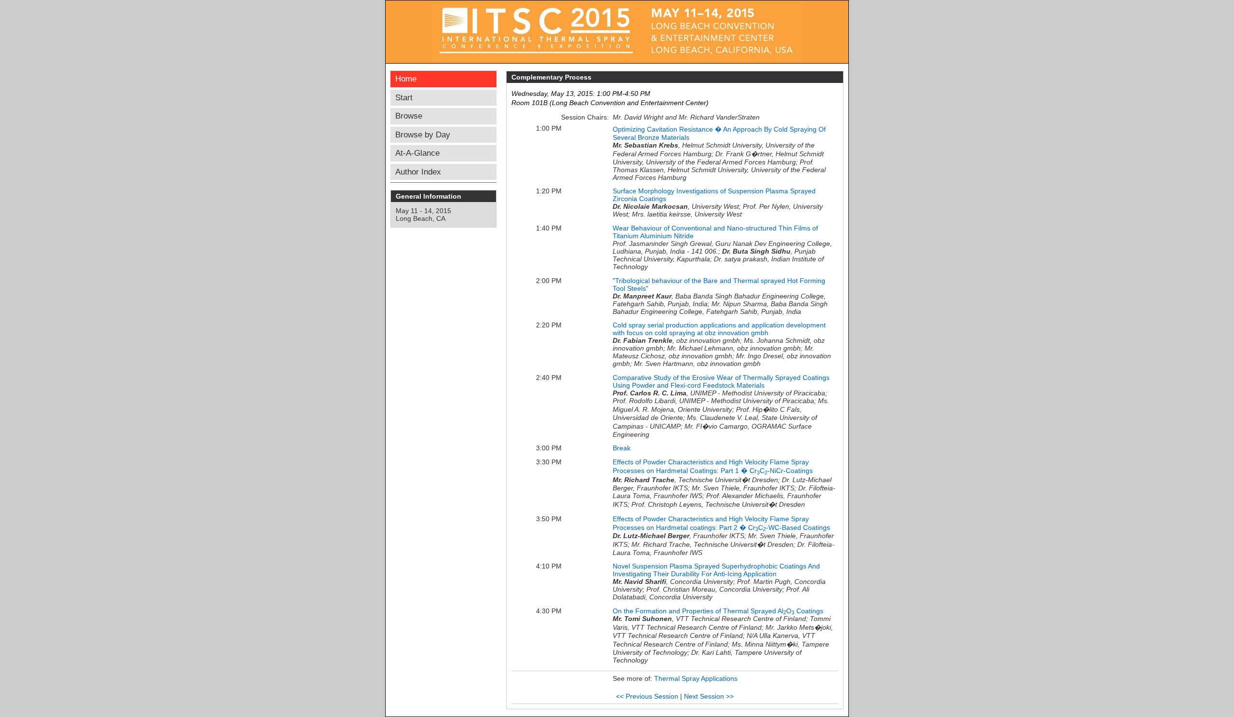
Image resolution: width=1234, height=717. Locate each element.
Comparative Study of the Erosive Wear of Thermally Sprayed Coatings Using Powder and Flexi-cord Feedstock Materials (721, 381)
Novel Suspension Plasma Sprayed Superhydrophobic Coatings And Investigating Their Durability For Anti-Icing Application (716, 570)
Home (405, 78)
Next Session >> (709, 696)
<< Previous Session (647, 696)
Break (621, 448)
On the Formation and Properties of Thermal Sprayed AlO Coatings (718, 611)
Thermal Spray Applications (696, 678)
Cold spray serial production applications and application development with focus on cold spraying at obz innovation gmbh (719, 329)
